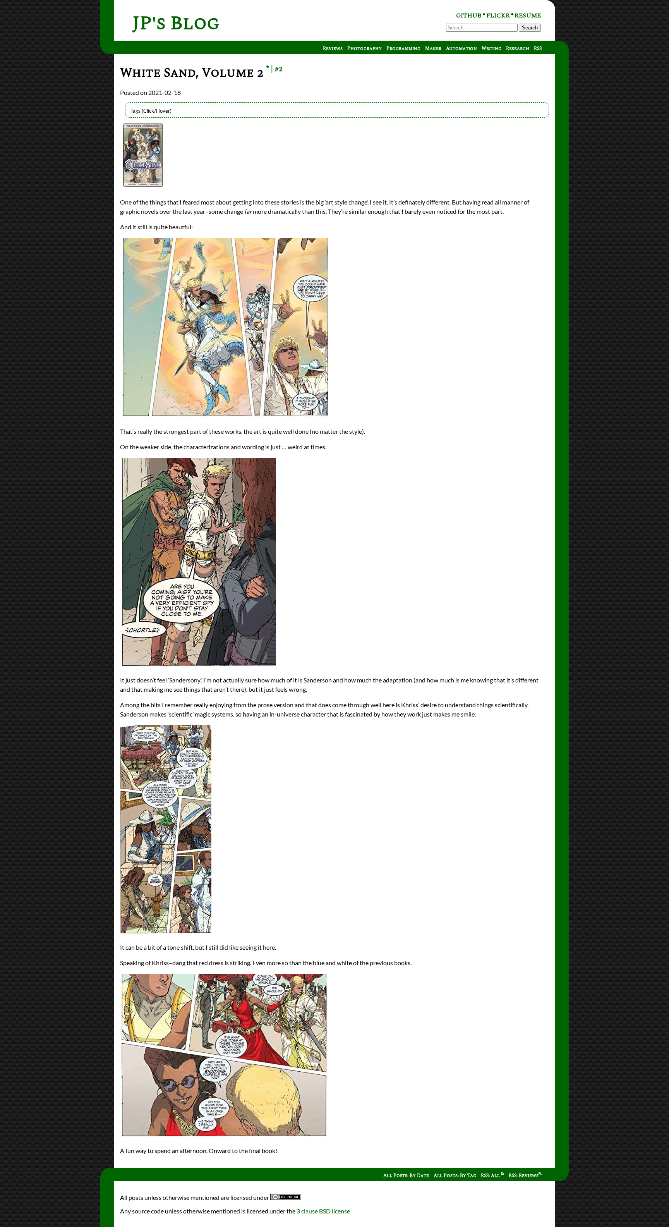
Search (530, 28)
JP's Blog (176, 23)
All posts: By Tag (455, 1175)
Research (517, 48)
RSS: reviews (524, 1175)
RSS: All (491, 1175)
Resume (528, 15)
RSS (538, 48)
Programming (403, 48)
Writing (491, 48)
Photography (364, 48)
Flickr (498, 15)
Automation (461, 48)
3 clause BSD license (323, 1211)
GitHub (469, 15)
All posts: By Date (406, 1175)
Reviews (333, 48)
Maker (433, 48)
